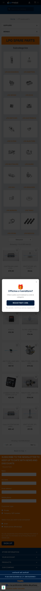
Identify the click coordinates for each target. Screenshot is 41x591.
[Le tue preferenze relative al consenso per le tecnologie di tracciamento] (3, 587)
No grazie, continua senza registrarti (20, 308)
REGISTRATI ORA (20, 303)
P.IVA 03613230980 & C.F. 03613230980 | (20, 577)
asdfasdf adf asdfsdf (20, 572)
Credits (20, 581)
